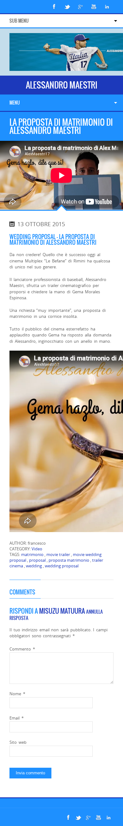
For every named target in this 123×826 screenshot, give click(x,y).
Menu (14, 102)
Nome (17, 694)
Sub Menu (19, 20)
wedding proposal (62, 566)
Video (37, 549)
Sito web (17, 742)
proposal (37, 560)
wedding (34, 566)
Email (16, 718)
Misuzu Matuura (62, 611)
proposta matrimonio (69, 560)
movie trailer (58, 554)
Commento (22, 649)
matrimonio (32, 554)
